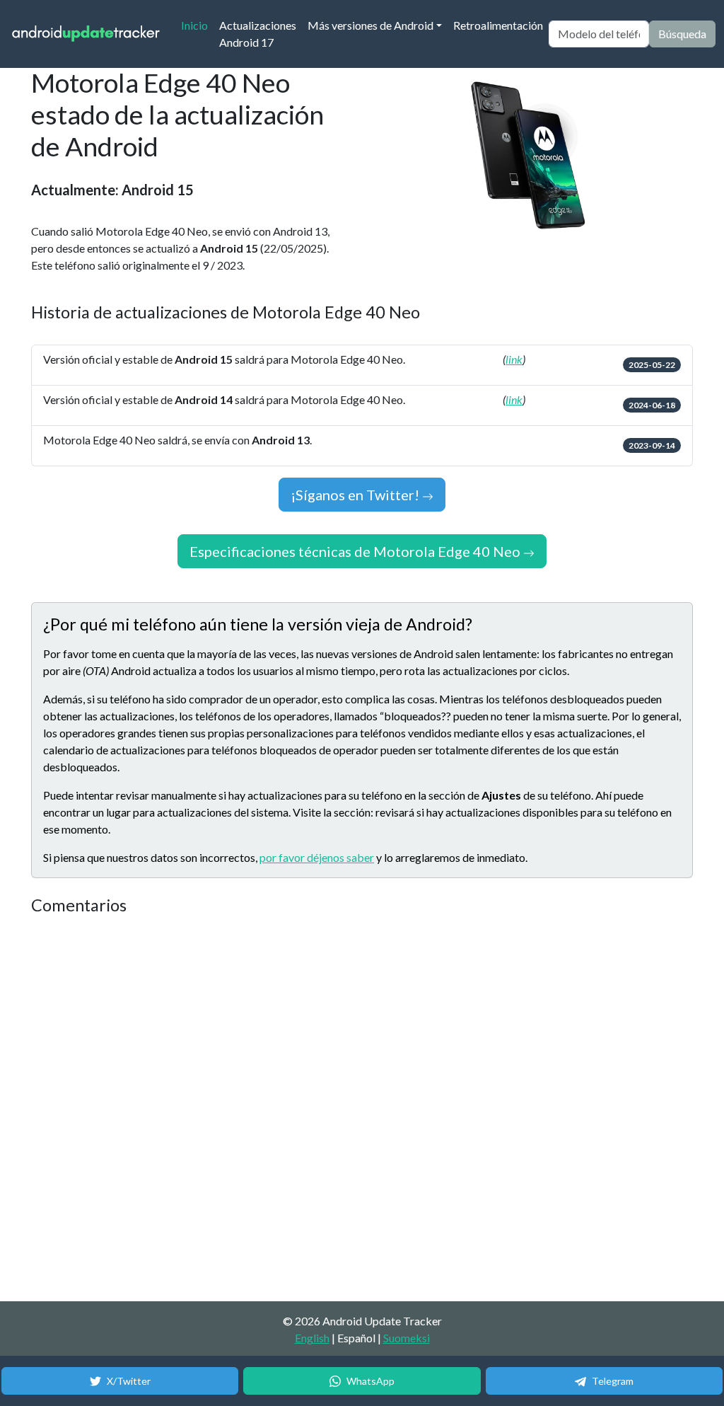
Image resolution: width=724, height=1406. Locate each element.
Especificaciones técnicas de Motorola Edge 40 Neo (356, 551)
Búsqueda (682, 33)
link (514, 359)
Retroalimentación (498, 25)
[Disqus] (296, 1109)
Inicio (197, 25)
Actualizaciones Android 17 (257, 33)
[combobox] (599, 34)
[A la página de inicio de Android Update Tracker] (86, 34)
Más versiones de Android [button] (370, 25)
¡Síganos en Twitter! (356, 494)
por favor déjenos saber (316, 857)
